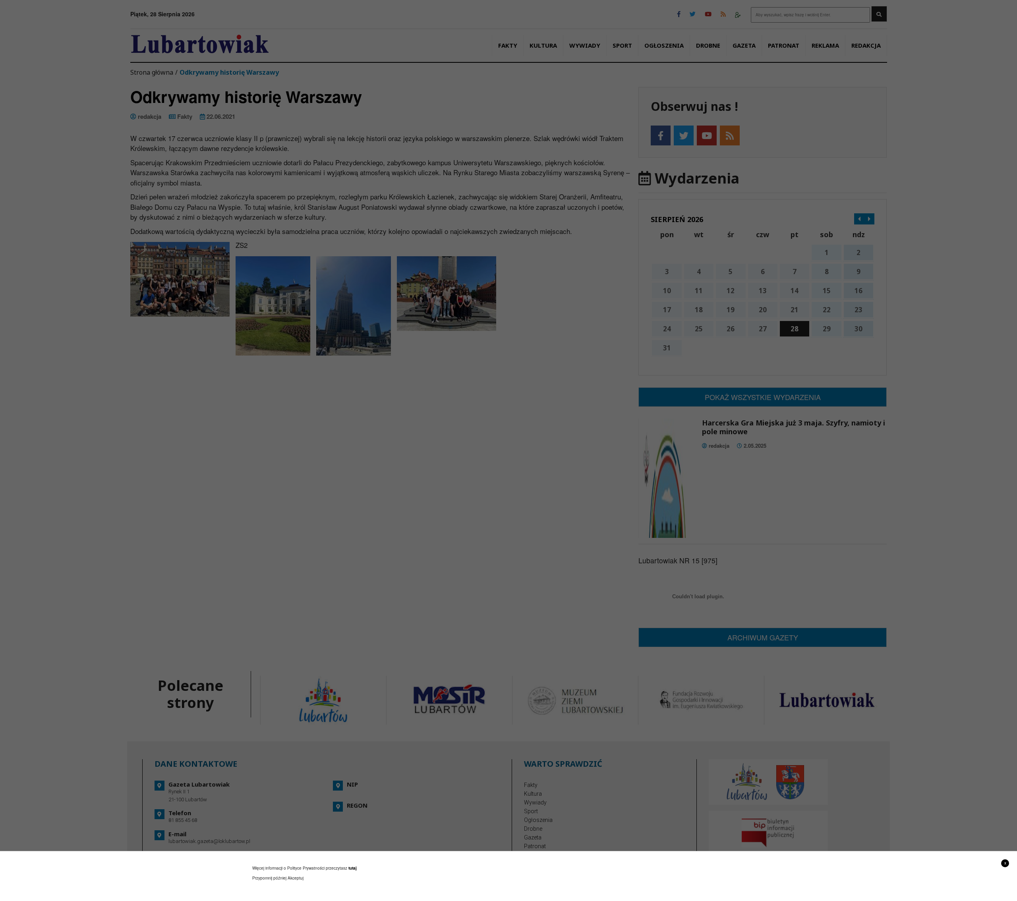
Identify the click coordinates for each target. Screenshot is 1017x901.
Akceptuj (296, 878)
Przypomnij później (269, 878)
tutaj (352, 868)
